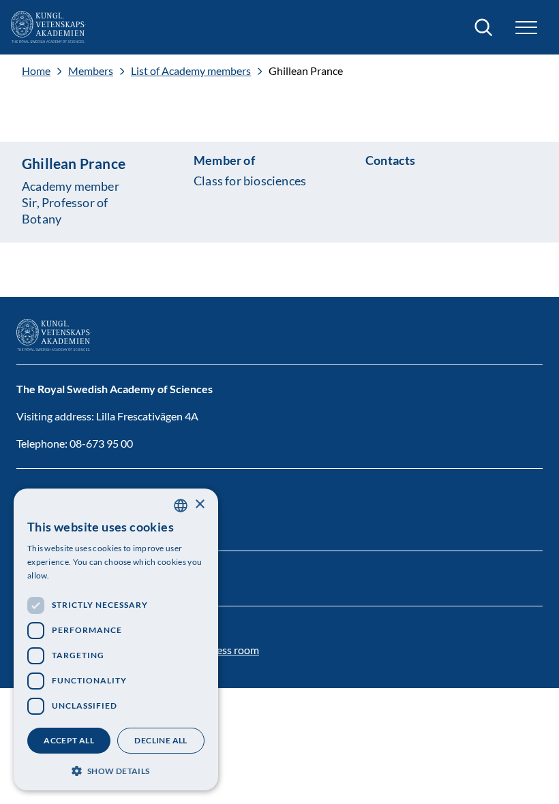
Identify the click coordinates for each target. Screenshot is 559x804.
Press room (232, 649)
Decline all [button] (160, 740)
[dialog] (116, 639)
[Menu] (526, 27)
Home (36, 70)
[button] (116, 769)
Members (90, 70)
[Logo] (48, 27)
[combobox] (180, 505)
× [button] (199, 504)
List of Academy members (191, 70)
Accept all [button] (69, 740)
